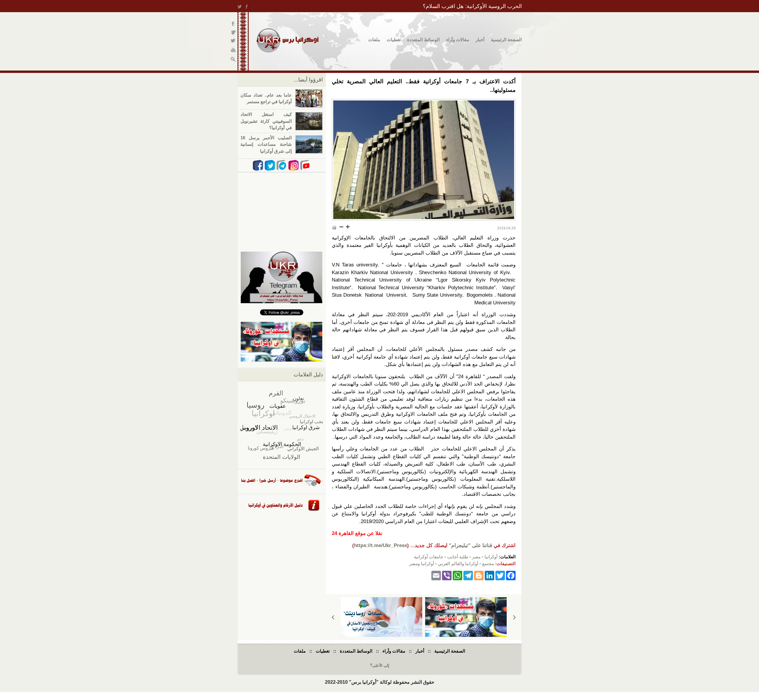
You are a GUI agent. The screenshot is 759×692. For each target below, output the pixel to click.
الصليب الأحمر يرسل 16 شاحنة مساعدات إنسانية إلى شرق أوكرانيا (266, 144)
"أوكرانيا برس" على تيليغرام (233, 33)
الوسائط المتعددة (423, 39)
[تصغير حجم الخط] (341, 226)
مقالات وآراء (457, 39)
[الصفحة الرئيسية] (287, 40)
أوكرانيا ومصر (421, 563)
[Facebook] (511, 575)
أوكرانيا (491, 556)
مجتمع (488, 563)
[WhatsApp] (457, 575)
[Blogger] (479, 575)
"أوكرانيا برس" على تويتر (233, 42)
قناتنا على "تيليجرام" (470, 545)
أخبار (480, 39)
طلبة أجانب (457, 556)
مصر (476, 556)
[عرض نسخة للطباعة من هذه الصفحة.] (334, 227)
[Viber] (447, 575)
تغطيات (394, 39)
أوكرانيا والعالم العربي (458, 563)
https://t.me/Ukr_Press (380, 545)
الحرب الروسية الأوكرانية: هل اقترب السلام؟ (472, 6)
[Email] (436, 575)
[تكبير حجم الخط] (347, 226)
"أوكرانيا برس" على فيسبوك (233, 24)
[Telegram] (468, 575)
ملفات (374, 39)
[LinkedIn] (489, 575)
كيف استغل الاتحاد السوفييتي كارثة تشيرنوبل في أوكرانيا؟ (266, 121)
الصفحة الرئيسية (506, 39)
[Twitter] (500, 575)
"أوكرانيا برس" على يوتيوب (233, 50)
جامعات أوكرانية (428, 556)
